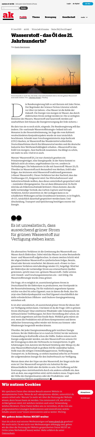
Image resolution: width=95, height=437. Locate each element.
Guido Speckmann (22, 47)
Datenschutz (8, 433)
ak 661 (26, 29)
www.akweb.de (56, 421)
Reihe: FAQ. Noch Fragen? (61, 29)
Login (69, 4)
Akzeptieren (85, 392)
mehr (83, 17)
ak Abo (87, 4)
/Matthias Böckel (35, 98)
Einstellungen (85, 398)
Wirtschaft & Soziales (40, 29)
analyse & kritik (8, 4)
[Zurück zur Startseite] (8, 15)
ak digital (76, 4)
